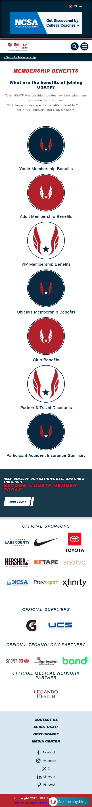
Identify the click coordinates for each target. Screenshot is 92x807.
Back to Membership (21, 57)
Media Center (46, 741)
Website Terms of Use (42, 803)
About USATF (46, 727)
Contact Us (46, 720)
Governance (46, 734)
